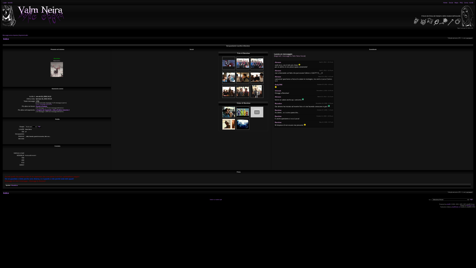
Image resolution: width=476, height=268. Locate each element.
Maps (456, 3)
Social (451, 3)
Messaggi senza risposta (10, 35)
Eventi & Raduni (41, 106)
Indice (6, 39)
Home (445, 3)
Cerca (466, 3)
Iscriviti (10, 3)
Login (5, 3)
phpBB (448, 204)
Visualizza (14, 185)
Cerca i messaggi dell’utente (44, 104)
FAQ (461, 3)
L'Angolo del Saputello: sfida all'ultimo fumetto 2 (53, 110)
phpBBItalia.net (456, 207)
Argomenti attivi (23, 35)
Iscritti (471, 3)
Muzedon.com (470, 205)
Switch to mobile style (216, 199)
